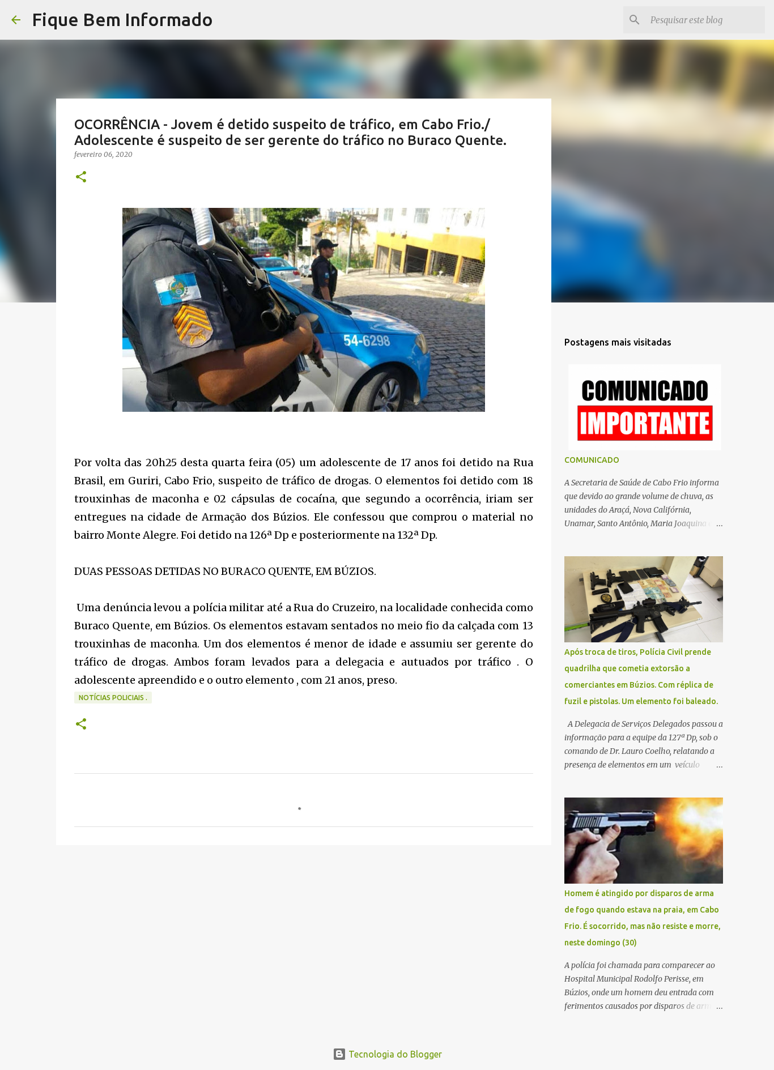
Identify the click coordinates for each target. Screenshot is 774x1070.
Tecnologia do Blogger (394, 1054)
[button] (81, 177)
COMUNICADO (591, 459)
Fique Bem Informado (122, 19)
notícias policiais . (113, 697)
